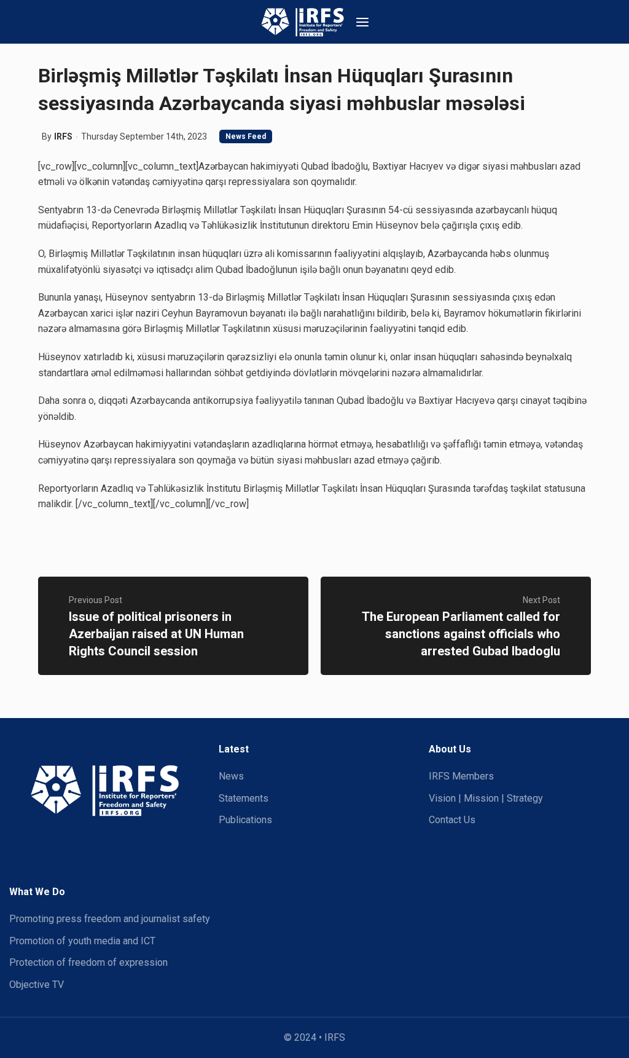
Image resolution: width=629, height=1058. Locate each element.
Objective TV (36, 984)
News (231, 776)
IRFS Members (461, 776)
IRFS (63, 136)
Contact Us (452, 820)
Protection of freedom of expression (88, 962)
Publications (245, 820)
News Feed (245, 136)
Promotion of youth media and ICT (82, 941)
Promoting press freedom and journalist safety (109, 919)
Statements (243, 798)
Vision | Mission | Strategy (486, 798)
